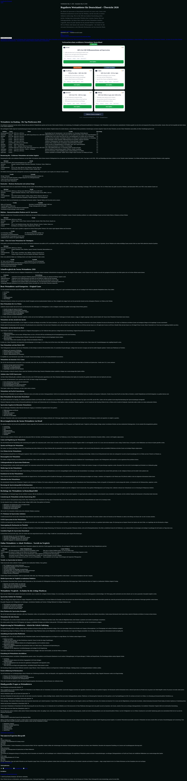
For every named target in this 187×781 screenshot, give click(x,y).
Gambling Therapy (8, 768)
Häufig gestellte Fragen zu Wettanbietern (40, 40)
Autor (2, 2)
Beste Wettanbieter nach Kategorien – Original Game (61, 39)
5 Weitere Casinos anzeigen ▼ (93, 114)
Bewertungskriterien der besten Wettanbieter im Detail (86, 39)
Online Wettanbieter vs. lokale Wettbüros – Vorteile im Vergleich (138, 39)
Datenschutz (3, 774)
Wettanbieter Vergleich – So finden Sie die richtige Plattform (168, 39)
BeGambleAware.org (103, 117)
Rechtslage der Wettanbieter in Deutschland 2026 (111, 39)
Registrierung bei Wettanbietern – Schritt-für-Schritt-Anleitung (15, 40)
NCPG (25, 768)
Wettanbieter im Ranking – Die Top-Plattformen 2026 (13, 39)
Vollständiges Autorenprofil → (8, 732)
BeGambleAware (18, 768)
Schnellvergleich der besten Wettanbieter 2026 (37, 39)
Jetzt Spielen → (93, 61)
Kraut (6, 1)
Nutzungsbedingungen (12, 774)
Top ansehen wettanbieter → (67, 31)
